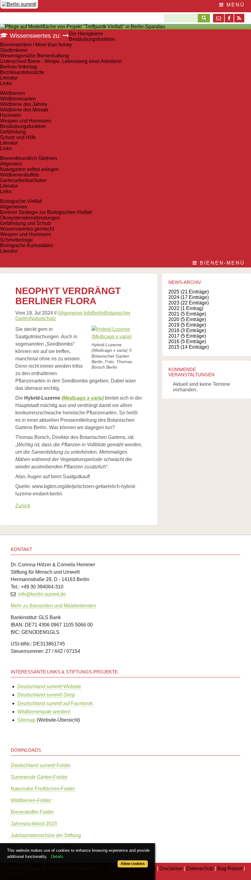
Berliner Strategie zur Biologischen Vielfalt (46, 212)
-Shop (46, 694)
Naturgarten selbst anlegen (29, 169)
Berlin (98, 313)
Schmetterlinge (16, 239)
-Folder (41, 765)
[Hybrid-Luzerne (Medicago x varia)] (117, 336)
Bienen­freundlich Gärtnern (28, 158)
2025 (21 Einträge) (188, 291)
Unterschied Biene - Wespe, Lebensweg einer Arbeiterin (61, 61)
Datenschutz (200, 868)
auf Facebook (55, 703)
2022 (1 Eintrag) (185, 308)
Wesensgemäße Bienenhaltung (34, 55)
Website (49, 686)
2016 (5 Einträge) (187, 341)
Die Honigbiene (86, 33)
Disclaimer (171, 868)
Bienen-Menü (221, 263)
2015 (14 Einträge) (188, 347)
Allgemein (11, 163)
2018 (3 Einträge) (187, 330)
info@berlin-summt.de (42, 594)
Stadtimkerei (13, 50)
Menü (234, 4)
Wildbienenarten (18, 98)
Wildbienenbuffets (19, 174)
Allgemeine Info (75, 313)
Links (6, 83)
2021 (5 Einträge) (187, 313)
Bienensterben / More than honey (36, 44)
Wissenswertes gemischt (27, 228)
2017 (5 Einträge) (187, 336)
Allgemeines (13, 206)
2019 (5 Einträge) (187, 325)
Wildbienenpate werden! (43, 711)
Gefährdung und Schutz (25, 223)
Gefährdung (13, 131)
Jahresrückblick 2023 (34, 823)
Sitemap (26, 720)
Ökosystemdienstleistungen (30, 217)
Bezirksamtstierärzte (22, 72)
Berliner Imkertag (18, 66)
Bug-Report (229, 868)
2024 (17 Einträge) (188, 297)
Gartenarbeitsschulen (23, 180)
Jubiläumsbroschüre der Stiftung (46, 835)
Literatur (9, 77)
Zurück (22, 505)
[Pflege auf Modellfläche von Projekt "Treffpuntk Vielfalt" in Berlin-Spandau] (82, 26)
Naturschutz (43, 318)
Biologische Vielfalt (21, 201)
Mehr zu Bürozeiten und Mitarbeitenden (53, 605)
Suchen (202, 18)
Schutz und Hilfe (18, 137)
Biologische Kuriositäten (26, 245)
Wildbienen (12, 93)
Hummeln (10, 115)
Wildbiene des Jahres (23, 104)
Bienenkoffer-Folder (32, 812)
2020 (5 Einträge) (187, 319)
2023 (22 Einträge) (188, 302)
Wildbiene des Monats (24, 109)
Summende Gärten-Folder (39, 777)
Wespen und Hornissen (25, 120)
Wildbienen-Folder (31, 800)
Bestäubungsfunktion (92, 39)
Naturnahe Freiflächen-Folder (43, 788)
